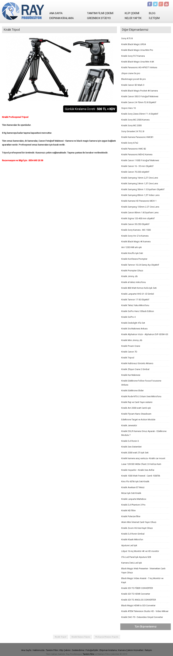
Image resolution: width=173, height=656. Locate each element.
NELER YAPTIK (133, 18)
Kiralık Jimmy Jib (129, 276)
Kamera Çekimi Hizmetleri (130, 650)
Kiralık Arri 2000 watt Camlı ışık (136, 408)
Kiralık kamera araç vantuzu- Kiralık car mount (143, 458)
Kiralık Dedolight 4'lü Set (133, 323)
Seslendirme (78, 650)
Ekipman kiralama (108, 650)
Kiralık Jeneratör (129, 425)
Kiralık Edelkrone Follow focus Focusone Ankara (141, 382)
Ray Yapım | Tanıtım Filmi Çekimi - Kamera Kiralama (23, 11)
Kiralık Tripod (127, 357)
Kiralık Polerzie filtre (130, 516)
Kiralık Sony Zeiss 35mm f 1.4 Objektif (139, 114)
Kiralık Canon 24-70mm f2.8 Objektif (138, 102)
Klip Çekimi (64, 650)
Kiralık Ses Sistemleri (131, 446)
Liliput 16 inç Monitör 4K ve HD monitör (140, 551)
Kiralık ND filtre (128, 510)
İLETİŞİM (154, 18)
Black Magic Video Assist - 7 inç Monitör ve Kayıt (142, 580)
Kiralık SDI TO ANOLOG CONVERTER (138, 599)
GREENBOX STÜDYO (99, 18)
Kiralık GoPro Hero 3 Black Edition (137, 311)
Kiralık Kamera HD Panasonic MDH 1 (138, 201)
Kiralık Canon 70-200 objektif (135, 172)
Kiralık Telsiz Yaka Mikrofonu (135, 305)
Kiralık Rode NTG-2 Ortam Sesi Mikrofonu (141, 396)
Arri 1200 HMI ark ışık (131, 247)
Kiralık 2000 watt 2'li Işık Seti (135, 452)
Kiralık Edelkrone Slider (132, 390)
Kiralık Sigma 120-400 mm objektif (138, 218)
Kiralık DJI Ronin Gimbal (132, 533)
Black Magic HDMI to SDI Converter (138, 605)
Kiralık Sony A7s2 (129, 143)
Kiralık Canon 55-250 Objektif (135, 224)
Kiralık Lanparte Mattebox (133, 499)
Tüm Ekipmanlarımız (146, 626)
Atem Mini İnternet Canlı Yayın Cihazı (138, 522)
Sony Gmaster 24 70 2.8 (132, 131)
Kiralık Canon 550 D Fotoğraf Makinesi (139, 96)
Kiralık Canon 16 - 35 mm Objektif (137, 166)
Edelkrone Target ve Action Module (138, 419)
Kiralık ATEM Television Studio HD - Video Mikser (144, 611)
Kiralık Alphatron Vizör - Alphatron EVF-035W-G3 (144, 334)
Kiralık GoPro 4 (128, 317)
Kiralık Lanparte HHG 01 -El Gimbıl (137, 294)
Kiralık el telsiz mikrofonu (133, 282)
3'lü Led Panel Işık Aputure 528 (136, 557)
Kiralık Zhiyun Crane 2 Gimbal (135, 369)
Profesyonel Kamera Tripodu (106, 637)
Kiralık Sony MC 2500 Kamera (135, 119)
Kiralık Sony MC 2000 (131, 125)
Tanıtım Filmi (52, 650)
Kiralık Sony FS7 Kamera (133, 56)
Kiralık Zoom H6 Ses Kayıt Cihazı (137, 528)
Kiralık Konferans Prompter (134, 259)
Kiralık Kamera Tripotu (81, 637)
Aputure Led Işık (129, 545)
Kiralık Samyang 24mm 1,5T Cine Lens (139, 183)
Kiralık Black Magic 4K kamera (136, 241)
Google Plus (160, 4)
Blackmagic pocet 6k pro (133, 79)
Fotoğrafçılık (92, 650)
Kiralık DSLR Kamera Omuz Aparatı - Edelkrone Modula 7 (143, 433)
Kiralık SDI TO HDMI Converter (135, 594)
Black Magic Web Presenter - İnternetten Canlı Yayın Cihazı (143, 570)
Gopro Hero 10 (128, 108)
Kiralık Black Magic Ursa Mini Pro (137, 50)
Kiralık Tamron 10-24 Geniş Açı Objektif (140, 265)
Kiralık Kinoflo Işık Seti (132, 253)
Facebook (149, 4)
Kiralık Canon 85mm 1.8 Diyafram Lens (139, 212)
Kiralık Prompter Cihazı (132, 270)
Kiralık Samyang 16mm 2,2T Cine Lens (139, 177)
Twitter (155, 4)
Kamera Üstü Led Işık (131, 563)
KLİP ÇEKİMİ (132, 13)
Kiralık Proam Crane (130, 346)
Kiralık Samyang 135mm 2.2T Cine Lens (140, 207)
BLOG (152, 13)
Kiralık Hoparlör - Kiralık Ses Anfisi (137, 470)
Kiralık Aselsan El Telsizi (132, 487)
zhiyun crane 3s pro (130, 73)
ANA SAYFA (56, 13)
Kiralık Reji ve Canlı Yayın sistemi (136, 402)
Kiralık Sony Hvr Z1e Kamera (135, 236)
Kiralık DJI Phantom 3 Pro (133, 504)
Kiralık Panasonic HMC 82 (133, 148)
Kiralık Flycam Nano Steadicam (136, 414)
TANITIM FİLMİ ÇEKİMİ (100, 13)
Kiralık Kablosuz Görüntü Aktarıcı (137, 363)
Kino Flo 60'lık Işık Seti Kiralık (135, 481)
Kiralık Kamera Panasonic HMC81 (137, 137)
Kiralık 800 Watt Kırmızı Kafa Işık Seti (139, 288)
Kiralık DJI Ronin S (130, 441)
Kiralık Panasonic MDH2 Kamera (136, 154)
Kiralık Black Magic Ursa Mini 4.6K (137, 61)
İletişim (148, 650)
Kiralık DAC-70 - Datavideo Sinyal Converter (142, 617)
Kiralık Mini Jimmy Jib (131, 340)
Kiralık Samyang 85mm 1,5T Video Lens (140, 195)
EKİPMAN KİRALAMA (61, 18)
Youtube (166, 4)
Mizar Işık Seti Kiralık (131, 493)
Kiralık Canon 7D (129, 351)
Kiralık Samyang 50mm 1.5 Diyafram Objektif (142, 189)
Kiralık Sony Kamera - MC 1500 (136, 230)
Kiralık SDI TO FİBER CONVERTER (137, 588)
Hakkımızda (38, 650)
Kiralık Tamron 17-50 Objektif (135, 299)
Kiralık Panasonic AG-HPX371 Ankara (139, 67)
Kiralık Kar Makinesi (130, 375)
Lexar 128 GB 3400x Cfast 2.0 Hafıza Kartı (141, 464)
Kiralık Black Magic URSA (133, 44)
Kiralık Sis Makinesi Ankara (134, 328)
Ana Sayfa (26, 650)
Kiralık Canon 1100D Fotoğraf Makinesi (140, 160)
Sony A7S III (127, 38)
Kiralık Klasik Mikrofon (132, 539)
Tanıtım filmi (88, 654)
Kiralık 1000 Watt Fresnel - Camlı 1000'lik (140, 475)
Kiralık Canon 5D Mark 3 (132, 85)
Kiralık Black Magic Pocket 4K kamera (139, 90)
